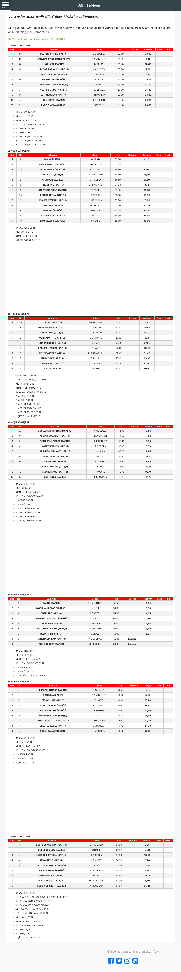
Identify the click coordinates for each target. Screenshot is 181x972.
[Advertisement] (90, 277)
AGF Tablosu (89, 5)
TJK (155, 951)
